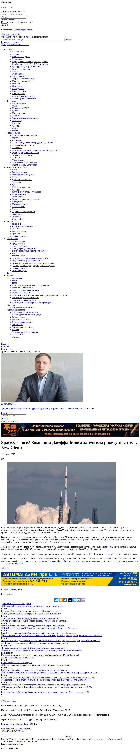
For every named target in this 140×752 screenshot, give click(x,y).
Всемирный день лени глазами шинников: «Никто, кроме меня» (31, 611)
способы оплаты (19, 236)
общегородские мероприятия (25, 290)
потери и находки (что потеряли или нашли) (33, 263)
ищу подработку (19, 231)
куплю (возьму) (19, 246)
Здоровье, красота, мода (23, 79)
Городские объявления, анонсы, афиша (30, 61)
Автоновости (18, 76)
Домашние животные (22, 179)
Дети (14, 177)
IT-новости (17, 86)
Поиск (68, 40)
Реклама (27, 729)
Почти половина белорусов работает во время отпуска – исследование (34, 670)
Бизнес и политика (21, 69)
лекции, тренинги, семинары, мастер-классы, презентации (39, 295)
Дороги (15, 111)
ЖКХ (14, 106)
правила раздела (19, 270)
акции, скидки (19, 241)
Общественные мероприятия (25, 118)
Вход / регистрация (10, 42)
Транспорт (17, 214)
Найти (4, 419)
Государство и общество (23, 174)
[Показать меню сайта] (2, 342)
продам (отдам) (19, 243)
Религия (16, 83)
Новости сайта (19, 91)
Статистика (17, 334)
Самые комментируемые (23, 96)
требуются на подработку (24, 226)
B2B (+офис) (18, 219)
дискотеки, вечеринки (22, 288)
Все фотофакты (19, 103)
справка (15, 138)
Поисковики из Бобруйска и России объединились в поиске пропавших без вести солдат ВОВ (45, 692)
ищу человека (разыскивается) (26, 260)
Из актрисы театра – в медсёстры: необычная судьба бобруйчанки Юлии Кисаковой (40, 655)
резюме (15, 229)
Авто (14, 170)
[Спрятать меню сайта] (2, 734)
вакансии (16, 224)
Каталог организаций (17, 167)
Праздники (17, 201)
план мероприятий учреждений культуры (31, 302)
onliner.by (5, 568)
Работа (10, 221)
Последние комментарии (23, 307)
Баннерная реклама (21, 320)
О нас (3, 37)
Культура (16, 125)
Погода (10, 741)
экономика (17, 147)
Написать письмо (14, 37)
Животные (17, 115)
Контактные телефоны (11, 724)
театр (14, 283)
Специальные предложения (25, 312)
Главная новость (19, 317)
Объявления (12, 238)
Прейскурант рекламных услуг (26, 315)
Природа (16, 123)
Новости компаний (21, 81)
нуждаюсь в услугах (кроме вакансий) (30, 258)
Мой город (17, 120)
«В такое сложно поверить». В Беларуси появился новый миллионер (33, 648)
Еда (13, 184)
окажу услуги (18, 256)
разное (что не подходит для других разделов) (33, 265)
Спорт (15, 71)
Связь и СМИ (18, 206)
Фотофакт (11, 101)
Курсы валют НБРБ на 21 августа (16, 662)
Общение (11, 305)
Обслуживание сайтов (22, 327)
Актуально (17, 54)
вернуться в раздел (10, 421)
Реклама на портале (32, 37)
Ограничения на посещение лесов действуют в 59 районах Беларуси (33, 626)
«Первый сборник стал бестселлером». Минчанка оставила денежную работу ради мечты (43, 685)
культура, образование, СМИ (25, 152)
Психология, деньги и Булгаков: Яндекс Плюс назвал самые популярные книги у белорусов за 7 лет (48, 677)
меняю (15, 253)
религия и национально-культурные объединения (35, 150)
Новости (11, 49)
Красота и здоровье (21, 187)
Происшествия (19, 113)
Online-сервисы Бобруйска (24, 165)
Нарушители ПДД (20, 108)
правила (16, 233)
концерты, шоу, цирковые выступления (30, 285)
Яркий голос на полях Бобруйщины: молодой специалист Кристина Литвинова (38, 633)
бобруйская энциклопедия (24, 135)
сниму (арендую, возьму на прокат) (28, 251)
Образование (18, 74)
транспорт (17, 140)
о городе (16, 157)
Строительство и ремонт (23, 211)
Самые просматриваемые (24, 98)
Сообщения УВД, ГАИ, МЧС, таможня (30, 64)
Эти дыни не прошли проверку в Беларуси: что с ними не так (30, 618)
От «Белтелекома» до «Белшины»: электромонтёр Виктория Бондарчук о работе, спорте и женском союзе (50, 640)
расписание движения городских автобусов (32, 142)
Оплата (44, 37)
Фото (9, 273)
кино (14, 280)
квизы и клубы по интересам (25, 297)
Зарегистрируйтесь (24, 30)
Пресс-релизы (18, 93)
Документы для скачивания (25, 332)
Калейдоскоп (18, 88)
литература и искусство (23, 155)
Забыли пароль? (8, 20)
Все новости (18, 52)
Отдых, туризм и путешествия (26, 199)
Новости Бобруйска (21, 56)
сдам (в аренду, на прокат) (24, 248)
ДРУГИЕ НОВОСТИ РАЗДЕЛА (16, 603)
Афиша (10, 275)
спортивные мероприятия (24, 300)
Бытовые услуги (19, 172)
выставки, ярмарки (21, 292)
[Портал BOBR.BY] (11, 34)
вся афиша (17, 278)
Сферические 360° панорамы (25, 162)
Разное (15, 130)
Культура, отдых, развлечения (26, 66)
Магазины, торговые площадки (26, 192)
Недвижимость (19, 194)
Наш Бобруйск (13, 133)
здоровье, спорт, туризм (23, 145)
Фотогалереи (18, 160)
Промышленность (20, 204)
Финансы (16, 216)
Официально (18, 59)
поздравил (108, 554)
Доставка (16, 182)
